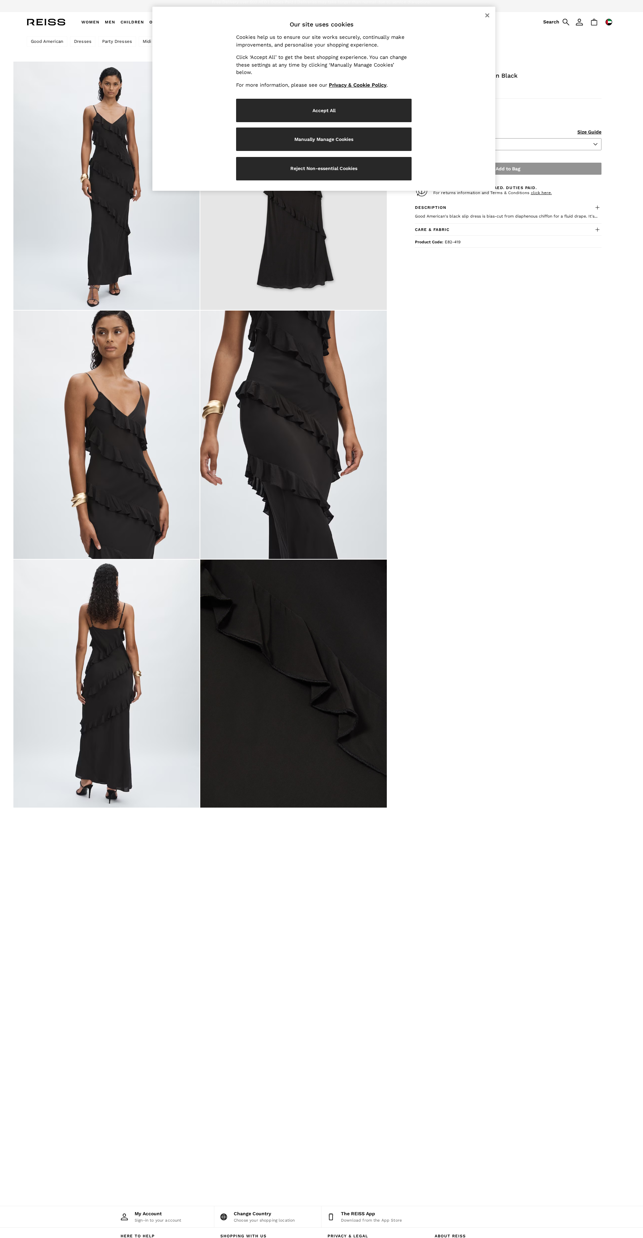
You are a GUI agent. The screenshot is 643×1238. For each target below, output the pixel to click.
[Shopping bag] (594, 22)
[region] (323, 99)
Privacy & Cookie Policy (357, 85)
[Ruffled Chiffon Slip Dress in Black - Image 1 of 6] (106, 186)
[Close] (487, 15)
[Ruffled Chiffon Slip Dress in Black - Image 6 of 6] (293, 684)
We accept (266, 6)
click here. (541, 192)
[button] (508, 207)
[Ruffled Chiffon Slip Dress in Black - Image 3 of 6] (106, 435)
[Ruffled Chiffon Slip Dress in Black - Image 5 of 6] (106, 684)
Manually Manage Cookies (323, 139)
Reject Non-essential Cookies (323, 168)
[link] (555, 22)
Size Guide (589, 132)
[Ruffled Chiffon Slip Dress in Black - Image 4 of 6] (293, 435)
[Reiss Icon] (46, 22)
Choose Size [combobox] (433, 144)
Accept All (324, 110)
